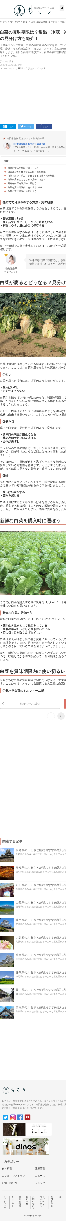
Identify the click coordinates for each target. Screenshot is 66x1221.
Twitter (31, 144)
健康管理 (40, 1168)
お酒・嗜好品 (9, 1182)
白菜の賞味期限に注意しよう (22, 191)
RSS (60, 1197)
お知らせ (27, 1200)
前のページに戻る (30, 703)
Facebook (40, 144)
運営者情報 (20, 1201)
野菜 (25, 21)
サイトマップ (5, 1202)
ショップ (40, 1182)
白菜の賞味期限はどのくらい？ (23, 168)
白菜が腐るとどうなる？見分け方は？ (27, 179)
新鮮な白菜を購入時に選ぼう (22, 183)
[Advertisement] (33, 58)
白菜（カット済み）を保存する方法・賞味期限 (31, 175)
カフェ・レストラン (13, 1175)
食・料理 (15, 21)
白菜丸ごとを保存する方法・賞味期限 (27, 172)
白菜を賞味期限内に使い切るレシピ (25, 187)
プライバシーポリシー (42, 1201)
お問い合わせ (33, 1202)
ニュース (40, 1175)
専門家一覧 (52, 1201)
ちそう (3, 21)
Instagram (22, 144)
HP (14, 144)
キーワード (13, 1201)
